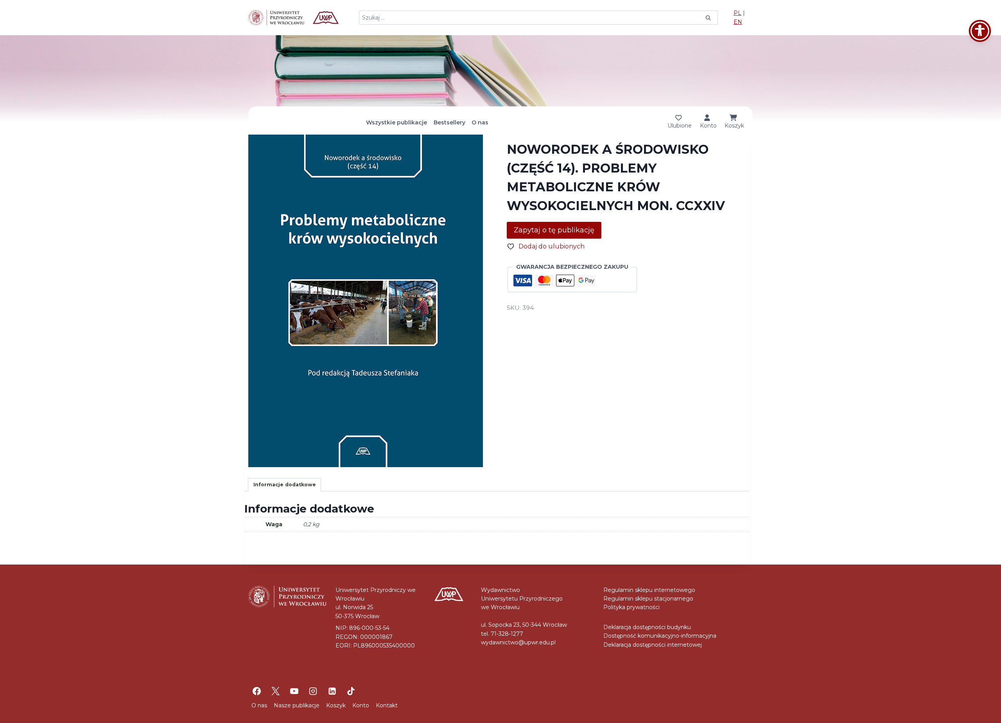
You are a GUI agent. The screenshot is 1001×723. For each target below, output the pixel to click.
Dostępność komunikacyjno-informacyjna (659, 635)
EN (738, 21)
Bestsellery (449, 122)
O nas (480, 122)
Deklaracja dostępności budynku (647, 627)
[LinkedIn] (332, 691)
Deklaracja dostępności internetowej (652, 644)
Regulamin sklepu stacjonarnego (648, 598)
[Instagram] (313, 691)
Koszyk (336, 705)
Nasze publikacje (296, 705)
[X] (275, 691)
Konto (360, 705)
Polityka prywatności (631, 607)
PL (737, 12)
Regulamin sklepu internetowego (649, 590)
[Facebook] (256, 691)
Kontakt (387, 705)
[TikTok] (351, 691)
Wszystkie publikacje (396, 122)
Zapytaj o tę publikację (554, 230)
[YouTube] (294, 691)
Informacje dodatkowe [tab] (284, 484)
